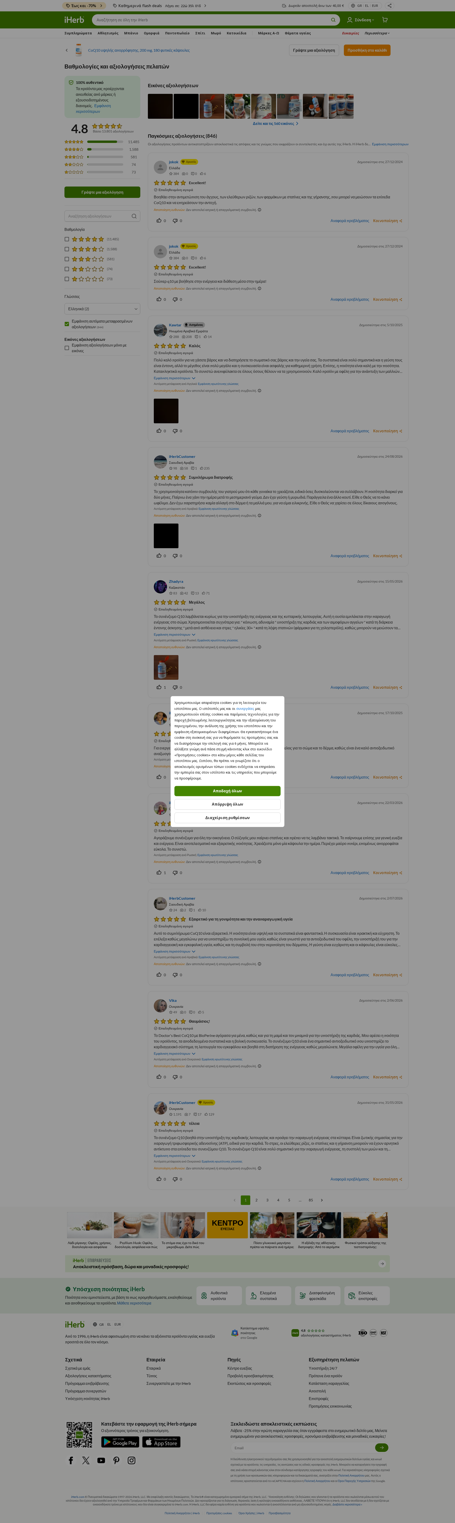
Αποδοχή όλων (227, 790)
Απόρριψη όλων (227, 804)
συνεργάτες (245, 708)
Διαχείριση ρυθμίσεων (227, 817)
